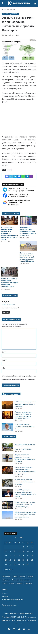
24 (27, 560)
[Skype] (15, 176)
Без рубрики (6, 576)
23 (23, 560)
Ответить (6, 312)
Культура (30, 576)
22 (19, 560)
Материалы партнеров (9, 605)
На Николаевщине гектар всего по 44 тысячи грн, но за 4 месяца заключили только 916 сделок (27, 257)
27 (10, 564)
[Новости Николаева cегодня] (19, 3)
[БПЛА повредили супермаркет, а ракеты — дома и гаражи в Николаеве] (7, 405)
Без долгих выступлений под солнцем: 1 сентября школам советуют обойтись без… (25, 447)
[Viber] (31, 176)
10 (27, 551)
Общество (12, 9)
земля (9, 170)
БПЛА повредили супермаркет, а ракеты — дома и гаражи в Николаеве (25, 404)
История (22, 576)
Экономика (14, 13)
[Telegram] (27, 176)
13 (10, 555)
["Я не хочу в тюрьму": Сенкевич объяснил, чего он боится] (7, 427)
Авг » (10, 570)
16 (23, 555)
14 (14, 555)
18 (32, 555)
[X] (11, 176)
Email (4, 360)
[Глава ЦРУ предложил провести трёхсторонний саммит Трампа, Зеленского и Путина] (7, 493)
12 (6, 555)
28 (14, 564)
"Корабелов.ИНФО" (9, 617)
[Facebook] (7, 176)
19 (6, 560)
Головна (4, 593)
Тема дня (19, 583)
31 (27, 564)
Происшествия (25, 580)
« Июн (6, 570)
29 (19, 564)
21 (14, 560)
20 (10, 560)
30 (23, 564)
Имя (3, 352)
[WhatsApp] (23, 176)
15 (19, 555)
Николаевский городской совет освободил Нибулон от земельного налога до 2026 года (28, 231)
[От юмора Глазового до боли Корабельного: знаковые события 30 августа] (7, 505)
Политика (15, 580)
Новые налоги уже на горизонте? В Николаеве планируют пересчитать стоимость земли (9, 282)
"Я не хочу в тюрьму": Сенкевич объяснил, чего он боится (24, 427)
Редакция (5, 596)
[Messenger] (19, 176)
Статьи (12, 583)
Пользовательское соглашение (12, 599)
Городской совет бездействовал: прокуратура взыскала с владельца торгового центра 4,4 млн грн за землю (9, 233)
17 (27, 555)
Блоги (15, 576)
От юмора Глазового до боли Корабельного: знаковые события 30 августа (25, 504)
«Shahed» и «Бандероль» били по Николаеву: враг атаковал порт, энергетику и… (25, 515)
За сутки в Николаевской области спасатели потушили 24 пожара (25, 482)
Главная (5, 9)
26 (6, 564)
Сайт (3, 368)
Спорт (5, 583)
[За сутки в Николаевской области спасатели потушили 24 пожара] (7, 483)
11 (32, 551)
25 (32, 560)
